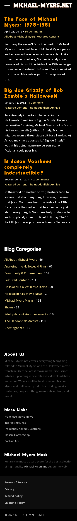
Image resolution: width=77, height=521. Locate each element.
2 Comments (41, 179)
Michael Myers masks (38, 466)
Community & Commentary (23, 273)
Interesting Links (15, 422)
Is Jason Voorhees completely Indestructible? (28, 167)
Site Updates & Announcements (26, 314)
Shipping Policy (14, 502)
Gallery (11, 4)
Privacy (9, 489)
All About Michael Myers (19, 36)
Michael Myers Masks (18, 301)
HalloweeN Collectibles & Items (25, 287)
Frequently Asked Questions (22, 429)
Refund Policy (13, 496)
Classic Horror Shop (17, 435)
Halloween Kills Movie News (23, 294)
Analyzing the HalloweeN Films (25, 266)
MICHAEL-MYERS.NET (30, 515)
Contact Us (11, 441)
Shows (8, 307)
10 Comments (34, 31)
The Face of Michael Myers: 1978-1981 (30, 22)
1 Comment (35, 102)
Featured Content (48, 36)
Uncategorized (14, 328)
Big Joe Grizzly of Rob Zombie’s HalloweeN (33, 93)
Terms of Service (15, 482)
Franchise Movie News (18, 416)
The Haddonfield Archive (44, 107)
